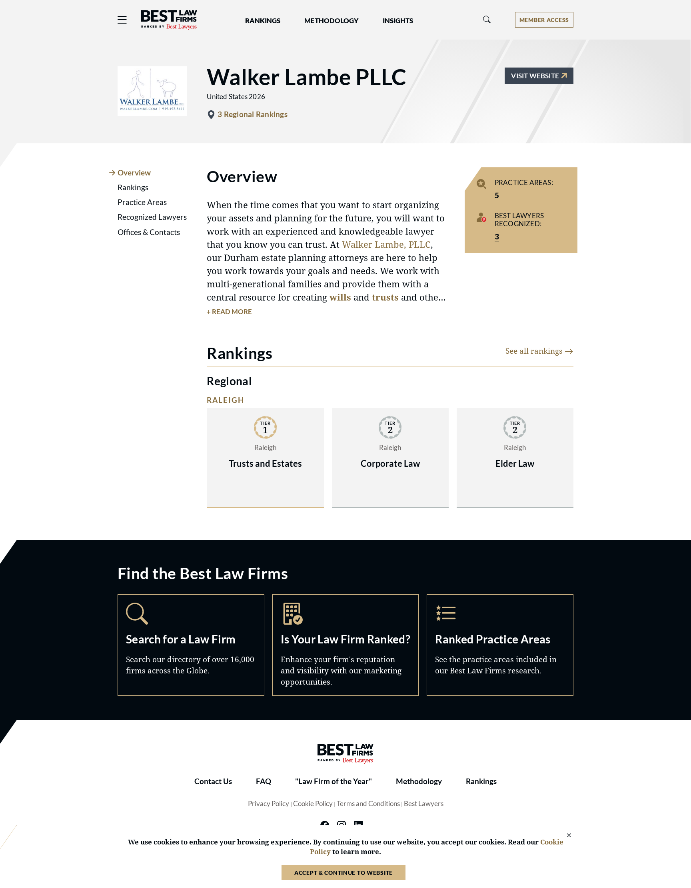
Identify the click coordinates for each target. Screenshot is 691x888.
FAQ (263, 781)
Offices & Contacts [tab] (149, 232)
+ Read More (229, 312)
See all (535, 351)
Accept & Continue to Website (343, 872)
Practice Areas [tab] (142, 202)
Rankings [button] (262, 21)
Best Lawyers (423, 804)
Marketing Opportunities (346, 645)
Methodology (419, 781)
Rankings (481, 781)
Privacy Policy (268, 804)
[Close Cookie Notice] (564, 836)
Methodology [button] (331, 21)
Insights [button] (398, 21)
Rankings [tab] (133, 187)
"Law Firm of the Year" (333, 781)
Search (191, 645)
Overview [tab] (134, 172)
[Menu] (122, 19)
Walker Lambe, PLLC (386, 244)
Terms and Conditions (368, 804)
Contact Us (213, 781)
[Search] (487, 19)
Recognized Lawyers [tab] (152, 217)
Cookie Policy (313, 804)
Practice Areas (500, 645)
